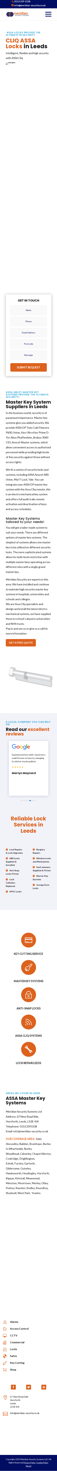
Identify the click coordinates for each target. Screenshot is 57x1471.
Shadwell (11, 1193)
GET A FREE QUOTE (21, 642)
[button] (21, 800)
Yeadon (35, 1193)
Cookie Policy (42, 1462)
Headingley (29, 1173)
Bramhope (35, 1143)
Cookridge (12, 1158)
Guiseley (26, 1168)
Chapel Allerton (41, 1153)
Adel (38, 1138)
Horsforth (43, 1173)
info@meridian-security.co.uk (24, 1413)
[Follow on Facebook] (13, 1387)
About (28, 1466)
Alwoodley (12, 1143)
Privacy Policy (29, 1462)
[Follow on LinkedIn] (43, 1387)
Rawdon (20, 1188)
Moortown (24, 1183)
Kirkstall (20, 1178)
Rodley (30, 1188)
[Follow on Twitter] (28, 1387)
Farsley (18, 1163)
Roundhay (42, 1188)
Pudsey (10, 1188)
